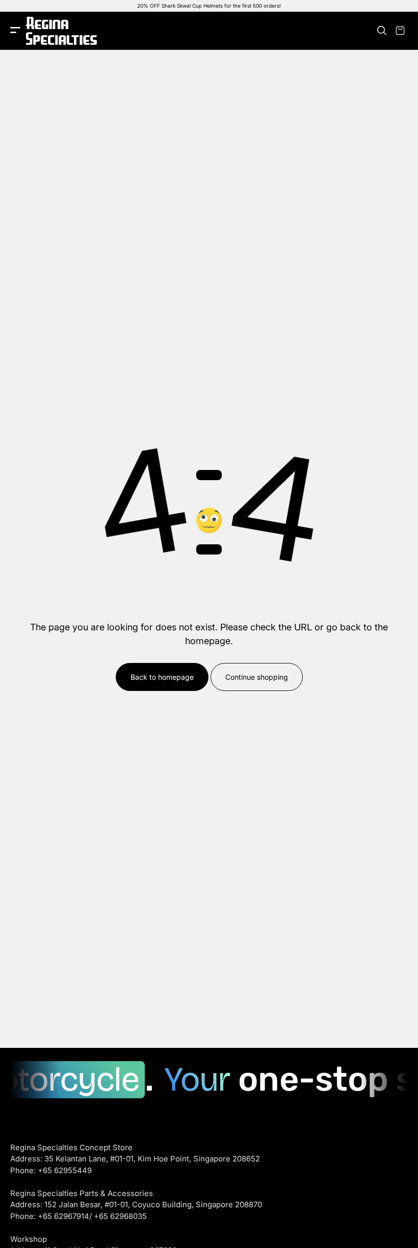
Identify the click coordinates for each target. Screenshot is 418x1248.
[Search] (381, 30)
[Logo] (61, 31)
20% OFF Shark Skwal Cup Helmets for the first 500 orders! (209, 6)
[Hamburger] (15, 31)
